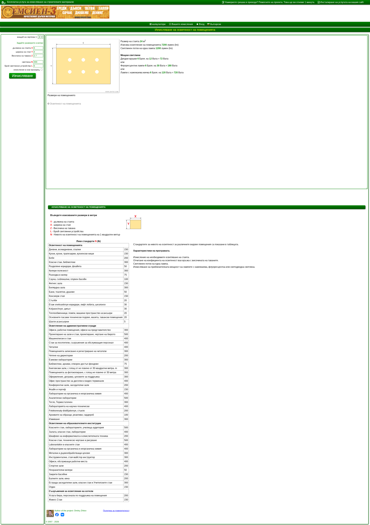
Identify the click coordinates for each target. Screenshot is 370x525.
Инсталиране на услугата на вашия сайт (342, 2)
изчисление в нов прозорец (27, 70)
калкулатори (158, 24)
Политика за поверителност (116, 510)
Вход (201, 24)
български (215, 24)
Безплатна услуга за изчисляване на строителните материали (40, 2)
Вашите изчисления (182, 24)
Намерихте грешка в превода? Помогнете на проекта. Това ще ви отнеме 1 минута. (270, 2)
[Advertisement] (22, 125)
